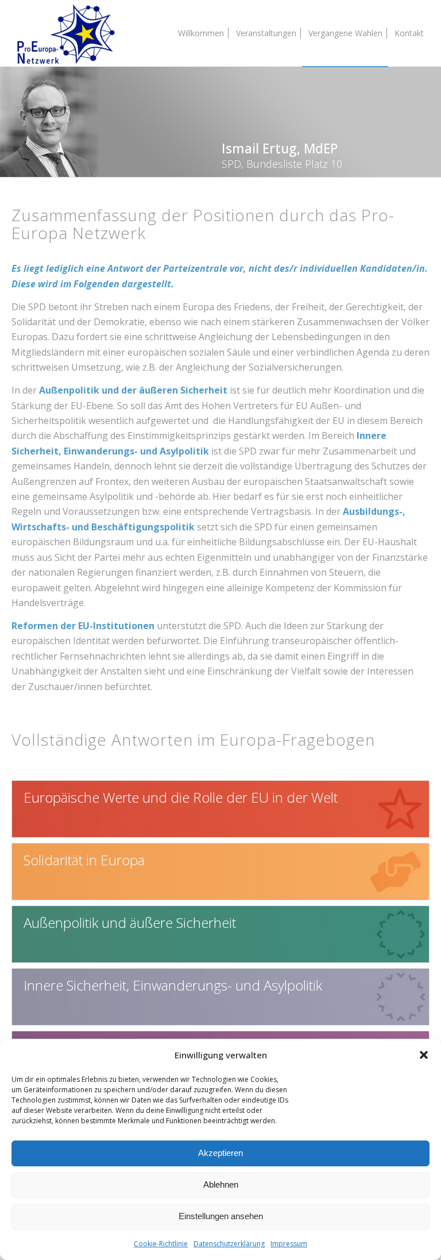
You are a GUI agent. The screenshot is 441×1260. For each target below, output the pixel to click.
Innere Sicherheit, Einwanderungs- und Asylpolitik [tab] (173, 985)
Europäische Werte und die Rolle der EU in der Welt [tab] (181, 797)
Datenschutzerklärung (229, 1244)
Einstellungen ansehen (221, 1216)
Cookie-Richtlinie (161, 1244)
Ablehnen (220, 1184)
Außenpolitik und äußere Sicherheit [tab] (130, 922)
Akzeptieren (220, 1153)
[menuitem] (201, 33)
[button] (424, 1055)
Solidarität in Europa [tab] (84, 859)
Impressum (288, 1244)
